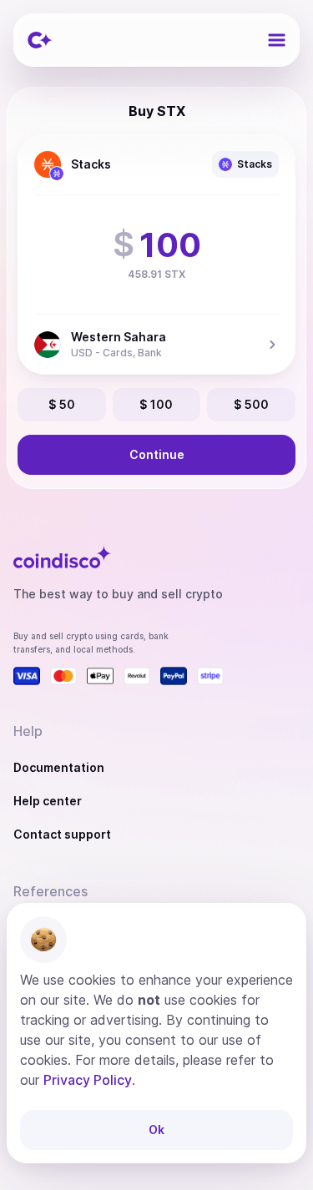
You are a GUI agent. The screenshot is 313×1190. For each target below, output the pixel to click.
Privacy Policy (87, 1080)
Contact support (62, 834)
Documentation (58, 767)
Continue (156, 454)
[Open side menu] (276, 40)
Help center (47, 801)
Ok (156, 1129)
